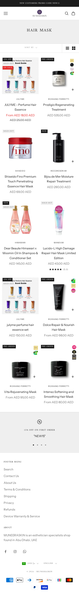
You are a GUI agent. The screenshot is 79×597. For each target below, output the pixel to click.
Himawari (20, 242)
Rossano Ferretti (58, 99)
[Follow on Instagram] (15, 551)
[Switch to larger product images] (67, 48)
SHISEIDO (20, 171)
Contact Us (11, 476)
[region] (39, 429)
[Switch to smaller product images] (73, 48)
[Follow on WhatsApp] (24, 551)
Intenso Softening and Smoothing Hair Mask (59, 394)
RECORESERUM (59, 171)
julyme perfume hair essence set (20, 327)
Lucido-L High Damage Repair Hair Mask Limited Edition (59, 253)
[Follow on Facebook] (5, 551)
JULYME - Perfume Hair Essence (20, 107)
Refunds (9, 509)
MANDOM (59, 242)
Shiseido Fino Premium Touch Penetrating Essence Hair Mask (20, 181)
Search (8, 469)
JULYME (20, 99)
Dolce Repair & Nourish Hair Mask (58, 327)
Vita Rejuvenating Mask (20, 392)
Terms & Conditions (17, 489)
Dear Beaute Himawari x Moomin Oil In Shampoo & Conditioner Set (20, 253)
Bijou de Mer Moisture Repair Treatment (58, 179)
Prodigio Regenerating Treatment (58, 107)
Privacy (9, 503)
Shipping (10, 496)
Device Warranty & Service (22, 516)
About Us (10, 483)
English (48, 563)
